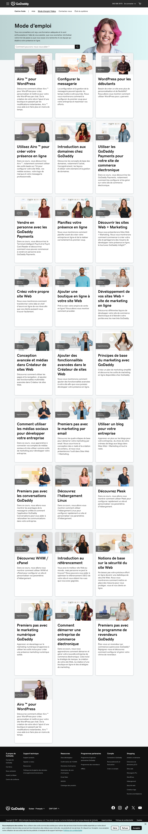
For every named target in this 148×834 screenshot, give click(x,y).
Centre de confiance (12, 779)
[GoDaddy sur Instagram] (120, 809)
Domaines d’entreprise (68, 766)
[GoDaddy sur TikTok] (127, 809)
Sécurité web (131, 785)
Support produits (28, 757)
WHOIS (63, 781)
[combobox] (46, 47)
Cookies (139, 820)
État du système (81, 11)
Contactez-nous (65, 11)
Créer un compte (112, 768)
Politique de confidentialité (124, 820)
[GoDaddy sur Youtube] (140, 809)
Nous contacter (11, 771)
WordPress (130, 777)
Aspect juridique (11, 775)
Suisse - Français (36, 809)
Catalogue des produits (68, 785)
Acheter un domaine (133, 757)
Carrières (9, 767)
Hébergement (131, 781)
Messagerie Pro (132, 773)
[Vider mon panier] (140, 3)
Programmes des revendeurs (90, 764)
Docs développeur (66, 757)
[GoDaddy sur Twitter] (133, 809)
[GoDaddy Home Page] (15, 809)
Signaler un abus (28, 762)
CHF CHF (53, 809)
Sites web (130, 768)
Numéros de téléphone (134, 794)
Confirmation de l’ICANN (69, 762)
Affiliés (83, 768)
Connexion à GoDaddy (114, 757)
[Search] (77, 47)
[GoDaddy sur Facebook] (113, 809)
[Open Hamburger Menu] (7, 4)
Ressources (27, 766)
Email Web (64, 777)
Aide (33, 11)
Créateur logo (131, 789)
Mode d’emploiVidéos (47, 11)
